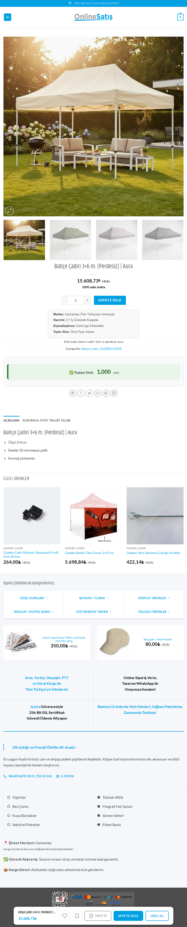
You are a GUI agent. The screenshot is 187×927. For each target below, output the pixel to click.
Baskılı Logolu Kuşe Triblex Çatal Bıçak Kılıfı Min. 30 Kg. (64, 639)
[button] (7, 17)
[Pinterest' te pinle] (106, 393)
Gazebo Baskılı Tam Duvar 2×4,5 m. (89, 553)
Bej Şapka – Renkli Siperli (158, 639)
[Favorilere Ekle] (65, 916)
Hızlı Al (157, 916)
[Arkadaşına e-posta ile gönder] (97, 393)
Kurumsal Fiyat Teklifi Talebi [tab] (46, 420)
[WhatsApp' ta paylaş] (73, 393)
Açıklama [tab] (11, 420)
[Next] (174, 126)
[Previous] (13, 126)
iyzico (35, 706)
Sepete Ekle (109, 300)
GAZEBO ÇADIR (111, 349)
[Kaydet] (77, 916)
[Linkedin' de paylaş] (114, 393)
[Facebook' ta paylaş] (81, 393)
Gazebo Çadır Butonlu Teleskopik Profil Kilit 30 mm (31, 555)
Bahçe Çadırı (90, 349)
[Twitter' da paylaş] (89, 393)
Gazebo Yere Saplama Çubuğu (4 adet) (153, 553)
